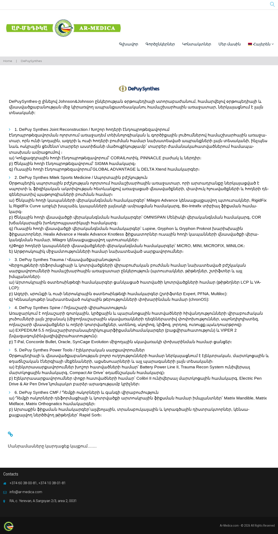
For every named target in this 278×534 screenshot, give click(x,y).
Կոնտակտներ (196, 44)
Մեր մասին (229, 44)
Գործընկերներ (160, 44)
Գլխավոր (128, 44)
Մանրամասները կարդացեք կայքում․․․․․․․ (52, 446)
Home (7, 61)
